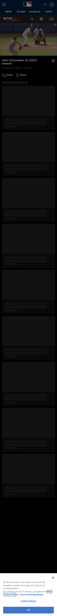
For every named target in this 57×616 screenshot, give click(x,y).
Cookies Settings (28, 601)
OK (28, 610)
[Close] (53, 577)
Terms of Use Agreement (31, 594)
